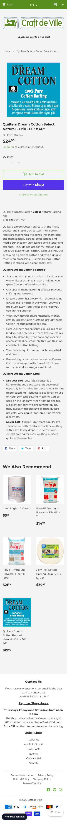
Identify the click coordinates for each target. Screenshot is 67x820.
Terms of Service (32, 783)
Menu (10, 4)
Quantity (8, 156)
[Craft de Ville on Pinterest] (54, 790)
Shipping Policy (42, 779)
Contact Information (22, 775)
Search (33, 763)
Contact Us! (33, 758)
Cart (61, 4)
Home (6, 51)
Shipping (8, 147)
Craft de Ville (35, 799)
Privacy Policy (46, 775)
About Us (33, 739)
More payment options (33, 194)
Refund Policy (21, 779)
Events (33, 753)
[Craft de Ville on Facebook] (48, 790)
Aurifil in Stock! (33, 744)
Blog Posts (33, 749)
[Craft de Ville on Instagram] (61, 790)
